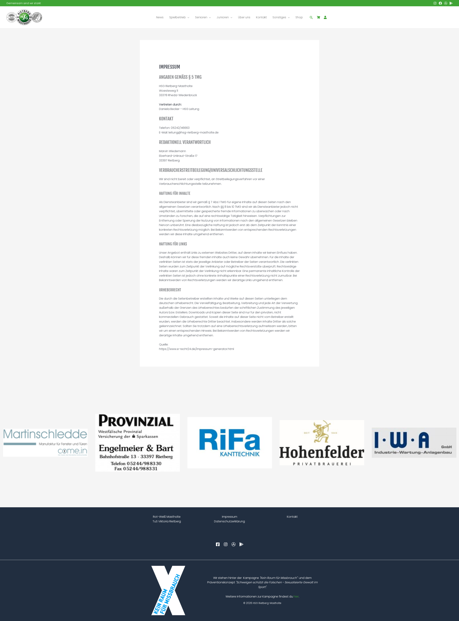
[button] (187, 17)
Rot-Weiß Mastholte (167, 517)
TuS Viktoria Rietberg (167, 521)
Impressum (229, 517)
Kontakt (292, 517)
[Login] (325, 17)
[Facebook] (440, 3)
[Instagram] (435, 3)
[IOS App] (445, 3)
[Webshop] (318, 17)
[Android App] (451, 3)
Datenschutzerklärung (229, 521)
